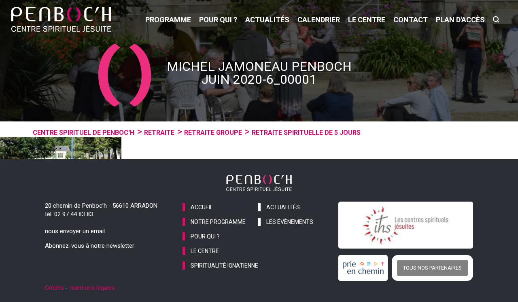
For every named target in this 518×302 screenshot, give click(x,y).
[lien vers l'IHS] (405, 225)
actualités (267, 19)
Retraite (159, 132)
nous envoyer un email (75, 231)
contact (410, 19)
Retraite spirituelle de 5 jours (306, 132)
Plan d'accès (460, 19)
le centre (366, 19)
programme (168, 19)
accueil (202, 207)
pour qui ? (218, 19)
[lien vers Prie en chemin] (365, 268)
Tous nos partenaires (432, 268)
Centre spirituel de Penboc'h (83, 132)
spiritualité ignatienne (224, 265)
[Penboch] (61, 19)
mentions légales (92, 287)
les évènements (289, 222)
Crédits (54, 287)
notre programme (218, 222)
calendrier (318, 19)
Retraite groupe (213, 132)
